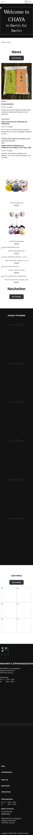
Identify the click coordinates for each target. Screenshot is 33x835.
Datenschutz (6, 792)
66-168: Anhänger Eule (16, 203)
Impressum (5, 786)
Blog (3, 766)
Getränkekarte (6, 772)
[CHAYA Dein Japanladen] (3, 1)
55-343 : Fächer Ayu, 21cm (16, 270)
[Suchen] (30, 2)
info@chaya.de (5, 814)
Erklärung (4, 101)
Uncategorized (5, 119)
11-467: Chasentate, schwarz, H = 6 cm (16, 260)
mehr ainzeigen (16, 58)
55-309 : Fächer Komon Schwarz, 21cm (16, 280)
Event (2, 142)
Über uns (4, 780)
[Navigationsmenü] (26, 1)
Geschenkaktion (7, 104)
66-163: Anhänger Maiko (16, 241)
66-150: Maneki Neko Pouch (16, 251)
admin (10, 107)
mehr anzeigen (16, 296)
